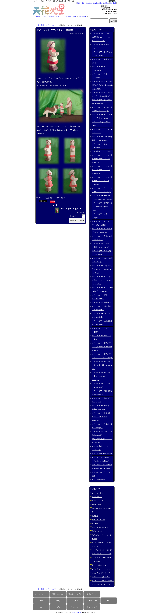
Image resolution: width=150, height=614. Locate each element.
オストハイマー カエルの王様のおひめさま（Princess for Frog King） (102, 85)
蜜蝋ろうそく (97, 504)
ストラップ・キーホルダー (101, 557)
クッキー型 (96, 561)
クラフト (106, 3)
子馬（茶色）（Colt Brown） (102, 151)
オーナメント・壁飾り (100, 527)
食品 (114, 3)
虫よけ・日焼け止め (99, 565)
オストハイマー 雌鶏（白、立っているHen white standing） (102, 416)
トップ (36, 25)
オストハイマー (52, 25)
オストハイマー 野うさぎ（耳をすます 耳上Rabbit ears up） (102, 365)
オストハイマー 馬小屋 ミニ (102, 302)
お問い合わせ (82, 16)
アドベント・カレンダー (101, 577)
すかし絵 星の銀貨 (99, 479)
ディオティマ (75, 607)
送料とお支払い (58, 594)
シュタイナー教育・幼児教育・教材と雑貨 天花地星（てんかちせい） (55, 1)
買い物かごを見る (71, 16)
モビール (95, 523)
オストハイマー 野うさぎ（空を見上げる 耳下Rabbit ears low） (102, 346)
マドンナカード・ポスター (101, 569)
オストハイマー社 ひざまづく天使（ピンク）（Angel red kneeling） (102, 280)
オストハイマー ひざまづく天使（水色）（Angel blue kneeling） (102, 269)
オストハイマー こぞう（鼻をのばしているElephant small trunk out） (102, 158)
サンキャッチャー (98, 493)
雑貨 (83, 3)
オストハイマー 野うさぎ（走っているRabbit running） (101, 376)
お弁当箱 (95, 516)
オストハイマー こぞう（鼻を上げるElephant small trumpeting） (102, 180)
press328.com (76, 612)
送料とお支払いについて (56, 16)
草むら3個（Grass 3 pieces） (54, 130)
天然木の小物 (97, 531)
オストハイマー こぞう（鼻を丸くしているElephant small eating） (102, 169)
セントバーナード (53, 126)
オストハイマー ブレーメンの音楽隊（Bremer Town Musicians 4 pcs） (102, 37)
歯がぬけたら (97, 497)
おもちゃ (89, 3)
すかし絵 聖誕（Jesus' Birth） (102, 453)
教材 (78, 3)
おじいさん (40, 126)
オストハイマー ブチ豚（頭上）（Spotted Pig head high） (102, 206)
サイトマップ (92, 607)
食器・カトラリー (98, 520)
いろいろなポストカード (101, 573)
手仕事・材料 (97, 3)
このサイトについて (41, 16)
